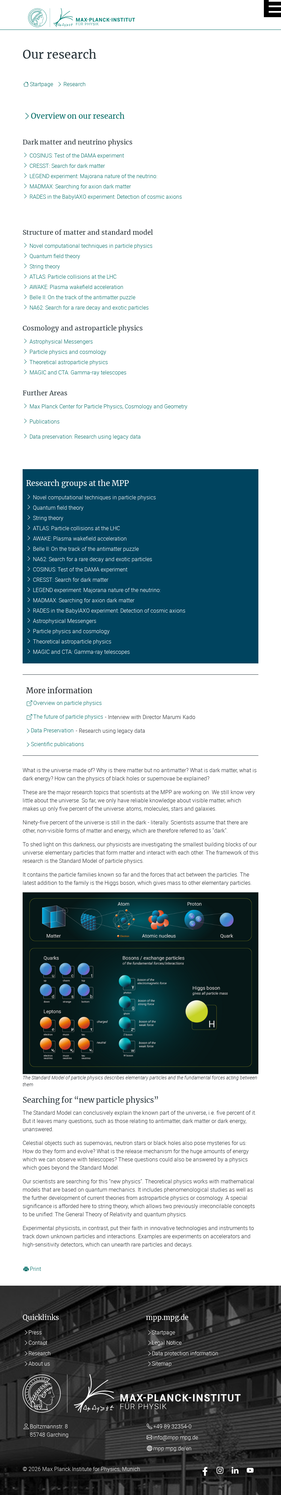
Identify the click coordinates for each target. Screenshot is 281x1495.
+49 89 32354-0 (172, 1426)
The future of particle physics (68, 717)
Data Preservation (52, 730)
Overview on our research (78, 116)
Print (35, 1269)
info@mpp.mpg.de (175, 1437)
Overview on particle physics (67, 703)
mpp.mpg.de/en (172, 1448)
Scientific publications (57, 744)
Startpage (41, 84)
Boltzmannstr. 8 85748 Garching (49, 1430)
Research (74, 84)
